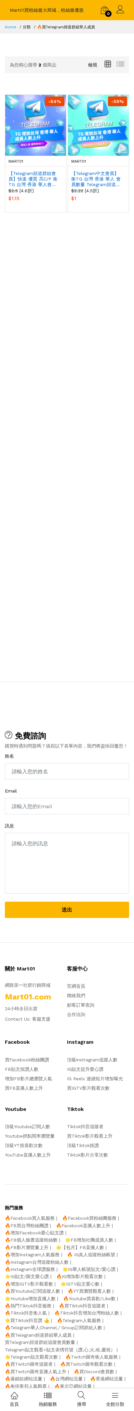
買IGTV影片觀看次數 (88, 1088)
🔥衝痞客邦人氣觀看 (26, 1386)
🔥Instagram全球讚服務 (30, 1269)
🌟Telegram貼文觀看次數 (31, 1357)
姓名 (9, 756)
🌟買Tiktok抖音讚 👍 (27, 1320)
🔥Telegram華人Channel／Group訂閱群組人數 (53, 1327)
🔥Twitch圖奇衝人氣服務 (91, 1357)
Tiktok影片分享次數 (87, 1154)
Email (11, 791)
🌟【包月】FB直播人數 (80, 1247)
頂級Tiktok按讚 (83, 1145)
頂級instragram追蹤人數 (92, 1059)
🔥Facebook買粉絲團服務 (89, 1218)
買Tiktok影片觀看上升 (90, 1136)
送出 (67, 910)
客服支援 (41, 1019)
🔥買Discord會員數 (94, 1371)
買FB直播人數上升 (24, 1088)
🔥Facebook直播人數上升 (83, 1225)
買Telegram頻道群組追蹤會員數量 (40, 1342)
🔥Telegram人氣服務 (79, 1320)
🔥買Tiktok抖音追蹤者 (82, 1305)
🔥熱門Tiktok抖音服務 (28, 1305)
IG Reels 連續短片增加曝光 (95, 1078)
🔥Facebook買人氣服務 (30, 1218)
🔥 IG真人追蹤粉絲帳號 (91, 1254)
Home (10, 27)
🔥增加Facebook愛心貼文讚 (34, 1232)
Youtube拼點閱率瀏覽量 (30, 1136)
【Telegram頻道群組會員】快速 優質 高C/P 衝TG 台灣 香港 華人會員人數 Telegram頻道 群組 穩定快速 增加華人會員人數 (33, 179)
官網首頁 (76, 986)
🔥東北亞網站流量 (73, 1386)
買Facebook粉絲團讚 (27, 1059)
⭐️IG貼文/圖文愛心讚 (27, 1276)
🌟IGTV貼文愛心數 (80, 1284)
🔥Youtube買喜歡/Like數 (89, 1298)
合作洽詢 (76, 1014)
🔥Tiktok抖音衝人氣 (26, 1313)
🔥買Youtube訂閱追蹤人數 (32, 1291)
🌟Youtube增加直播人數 (30, 1298)
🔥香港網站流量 (106, 1378)
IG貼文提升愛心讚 (85, 1069)
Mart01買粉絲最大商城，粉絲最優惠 (47, 10)
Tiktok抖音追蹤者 (85, 1126)
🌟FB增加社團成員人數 (89, 1240)
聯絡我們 (76, 995)
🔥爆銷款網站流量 (23, 1378)
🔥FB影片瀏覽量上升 (26, 1247)
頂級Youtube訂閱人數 (27, 1126)
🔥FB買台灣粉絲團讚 (26, 1225)
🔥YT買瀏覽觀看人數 (89, 1291)
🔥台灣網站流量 (66, 1378)
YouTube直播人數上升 (28, 1154)
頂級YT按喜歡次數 (24, 1145)
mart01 (15, 161)
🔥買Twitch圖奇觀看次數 (86, 1364)
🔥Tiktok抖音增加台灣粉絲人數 (86, 1313)
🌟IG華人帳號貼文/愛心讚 (88, 1269)
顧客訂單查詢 (80, 1005)
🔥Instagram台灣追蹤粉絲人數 (37, 1262)
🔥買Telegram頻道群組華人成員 (38, 1335)
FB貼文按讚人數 (21, 1069)
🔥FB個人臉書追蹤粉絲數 (31, 1240)
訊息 (9, 825)
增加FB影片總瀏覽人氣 (28, 1078)
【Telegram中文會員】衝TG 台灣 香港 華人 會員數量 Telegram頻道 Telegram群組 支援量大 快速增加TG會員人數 (96, 179)
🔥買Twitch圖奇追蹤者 (29, 1364)
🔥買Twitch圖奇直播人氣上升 (35, 1371)
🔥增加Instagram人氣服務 (32, 1254)
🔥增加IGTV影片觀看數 (29, 1284)
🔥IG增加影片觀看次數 (79, 1276)
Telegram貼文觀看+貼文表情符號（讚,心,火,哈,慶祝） (60, 1349)
